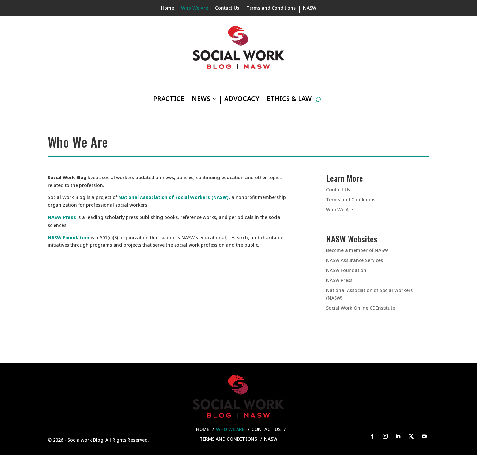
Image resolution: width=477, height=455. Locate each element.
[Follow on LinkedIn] (398, 436)
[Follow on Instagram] (385, 436)
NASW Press (339, 280)
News (201, 99)
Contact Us (227, 8)
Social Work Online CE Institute (360, 308)
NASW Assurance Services (354, 260)
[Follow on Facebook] (372, 436)
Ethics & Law (289, 99)
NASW (309, 8)
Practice (168, 99)
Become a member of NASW (357, 250)
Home (167, 8)
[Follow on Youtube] (424, 436)
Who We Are (194, 8)
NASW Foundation (68, 237)
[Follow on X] (411, 436)
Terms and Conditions (271, 8)
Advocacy (241, 99)
